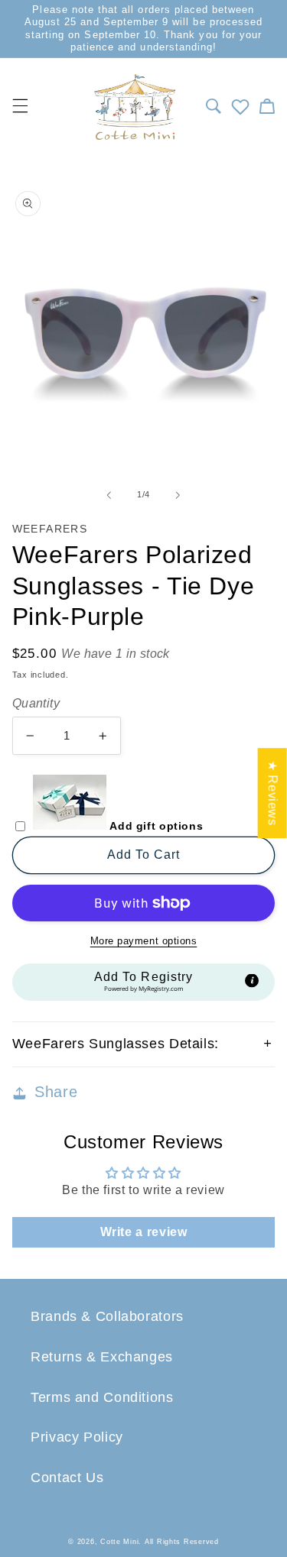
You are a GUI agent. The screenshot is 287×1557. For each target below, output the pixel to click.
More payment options (143, 941)
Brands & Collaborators (107, 1316)
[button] (212, 106)
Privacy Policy (77, 1437)
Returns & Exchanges (102, 1356)
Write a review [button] (144, 1231)
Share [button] (55, 1091)
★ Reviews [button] (272, 793)
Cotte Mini (119, 1542)
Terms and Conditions (102, 1397)
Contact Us (67, 1477)
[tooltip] (252, 981)
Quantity (36, 703)
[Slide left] (109, 495)
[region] (143, 29)
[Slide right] (178, 495)
